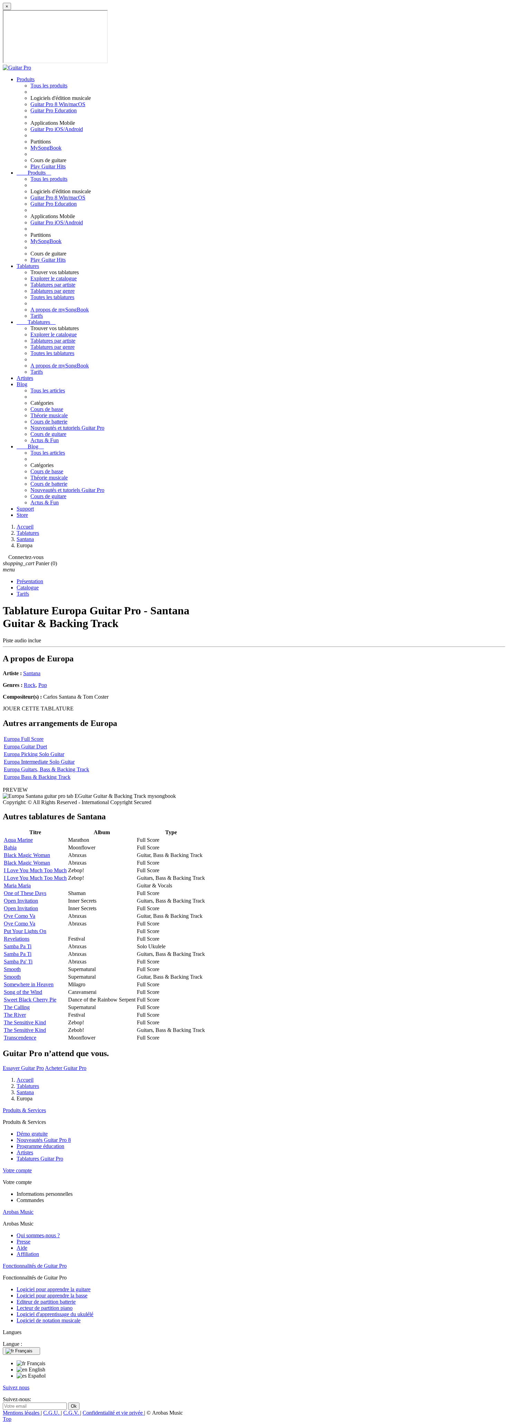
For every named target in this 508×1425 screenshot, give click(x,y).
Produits (26, 79)
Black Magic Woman (27, 855)
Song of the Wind (23, 992)
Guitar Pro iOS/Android (56, 129)
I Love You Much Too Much (35, 870)
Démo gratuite (32, 1134)
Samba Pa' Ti (18, 962)
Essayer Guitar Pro (23, 1068)
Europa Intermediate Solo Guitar (39, 762)
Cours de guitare (48, 434)
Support (25, 509)
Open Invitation (21, 901)
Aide (22, 1248)
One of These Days (25, 893)
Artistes (25, 378)
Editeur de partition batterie (46, 1302)
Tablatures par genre (52, 291)
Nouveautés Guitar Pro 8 (44, 1140)
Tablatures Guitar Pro (40, 1159)
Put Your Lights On (25, 931)
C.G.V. (71, 1413)
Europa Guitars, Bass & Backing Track (46, 769)
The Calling (17, 1007)
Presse (23, 1242)
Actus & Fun (44, 440)
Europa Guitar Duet (25, 746)
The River (15, 1015)
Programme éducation (40, 1146)
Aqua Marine (18, 840)
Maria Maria (17, 885)
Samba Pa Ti (17, 946)
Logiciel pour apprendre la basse (52, 1295)
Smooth (12, 969)
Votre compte (17, 1170)
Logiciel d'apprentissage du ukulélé (55, 1314)
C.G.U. (52, 1413)
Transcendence (20, 1038)
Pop (42, 685)
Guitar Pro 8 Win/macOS (57, 104)
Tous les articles (47, 390)
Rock (30, 685)
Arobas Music (18, 1212)
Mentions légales (22, 1413)
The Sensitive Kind (25, 1022)
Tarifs (36, 316)
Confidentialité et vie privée (113, 1413)
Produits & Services (24, 1110)
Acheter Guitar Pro (65, 1068)
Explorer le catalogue (53, 278)
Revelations (16, 939)
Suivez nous (16, 1387)
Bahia (10, 847)
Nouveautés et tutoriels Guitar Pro (67, 428)
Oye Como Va (19, 916)
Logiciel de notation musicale (49, 1320)
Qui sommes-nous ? (38, 1235)
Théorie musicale (49, 415)
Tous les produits (48, 86)
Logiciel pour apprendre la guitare (54, 1289)
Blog (22, 384)
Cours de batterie (48, 422)
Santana (31, 673)
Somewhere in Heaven (29, 984)
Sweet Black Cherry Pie (30, 1000)
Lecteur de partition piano (45, 1308)
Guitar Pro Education (53, 110)
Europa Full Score (24, 739)
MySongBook (46, 148)
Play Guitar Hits (48, 166)
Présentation (30, 581)
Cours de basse (46, 409)
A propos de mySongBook (59, 310)
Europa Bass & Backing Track (37, 777)
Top (7, 1419)
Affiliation (28, 1254)
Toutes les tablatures (52, 297)
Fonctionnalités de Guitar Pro (35, 1266)
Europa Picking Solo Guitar (34, 754)
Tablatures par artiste (52, 285)
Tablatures (28, 266)
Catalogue (28, 587)
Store (22, 515)
